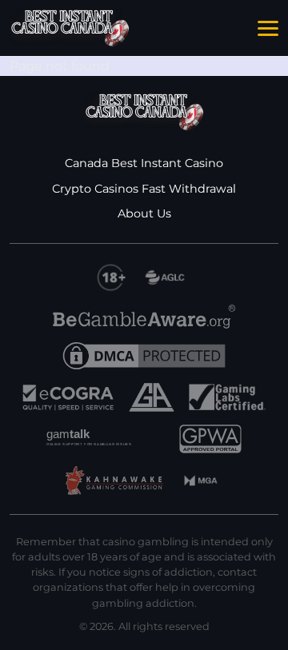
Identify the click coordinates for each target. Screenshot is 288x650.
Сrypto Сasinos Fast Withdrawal (144, 188)
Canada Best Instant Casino (144, 163)
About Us (144, 213)
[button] (268, 28)
